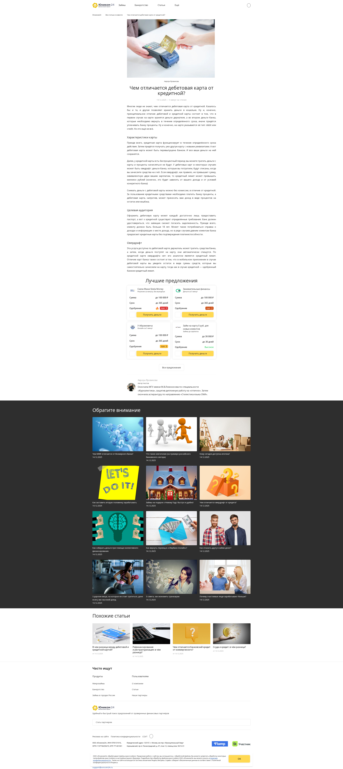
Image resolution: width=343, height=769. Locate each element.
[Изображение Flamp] (220, 744)
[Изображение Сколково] (241, 744)
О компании (137, 683)
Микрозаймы (98, 683)
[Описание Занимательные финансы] (178, 314)
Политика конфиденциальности (125, 736)
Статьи (161, 5)
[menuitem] (124, 5)
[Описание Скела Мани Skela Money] (132, 314)
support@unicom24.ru (102, 767)
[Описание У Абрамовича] (132, 353)
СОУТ (144, 736)
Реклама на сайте (100, 736)
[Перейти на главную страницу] (103, 5)
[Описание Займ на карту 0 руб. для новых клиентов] (178, 353)
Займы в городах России (103, 695)
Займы (122, 5)
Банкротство (141, 5)
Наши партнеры (139, 695)
